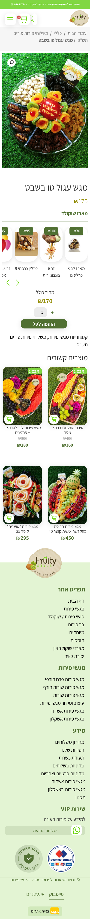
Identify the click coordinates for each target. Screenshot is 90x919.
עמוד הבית (77, 33)
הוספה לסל (44, 324)
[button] (11, 62)
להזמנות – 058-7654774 (24, 4)
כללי (58, 33)
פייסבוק (56, 894)
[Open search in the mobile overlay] (34, 19)
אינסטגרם (35, 894)
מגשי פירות (58, 337)
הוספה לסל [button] (54, 419)
